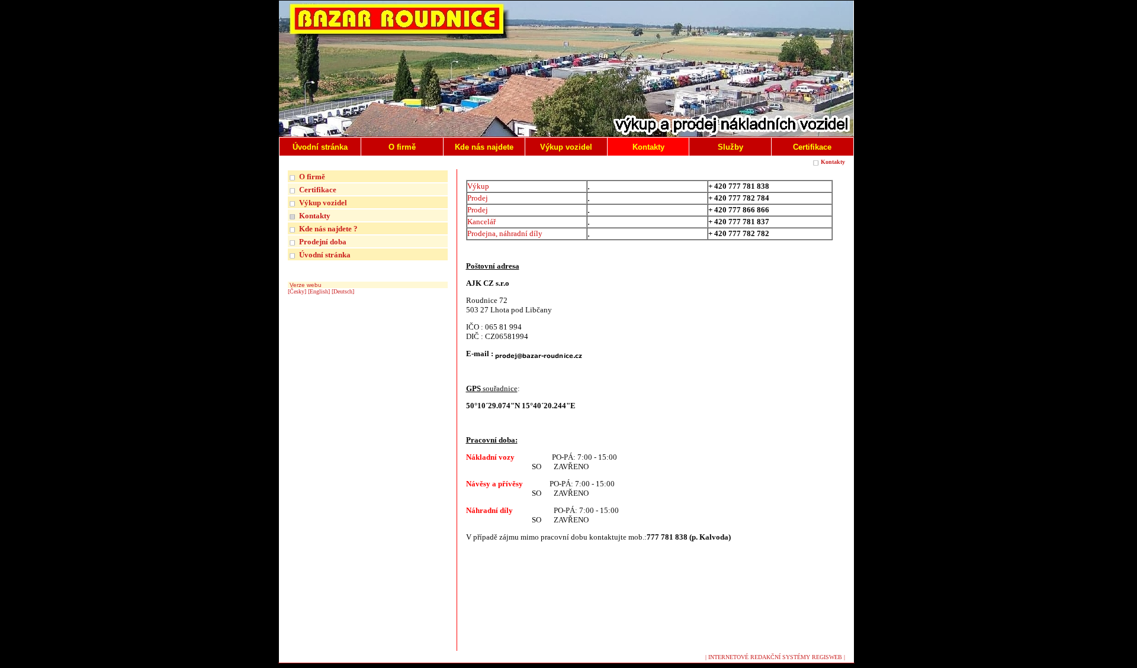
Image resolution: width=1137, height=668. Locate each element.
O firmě (312, 176)
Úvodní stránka (325, 254)
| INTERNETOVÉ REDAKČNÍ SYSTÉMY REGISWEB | (775, 657)
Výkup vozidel (323, 202)
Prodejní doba (322, 241)
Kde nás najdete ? (328, 228)
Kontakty (833, 162)
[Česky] (297, 291)
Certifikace (317, 189)
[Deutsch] (343, 291)
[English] (319, 291)
